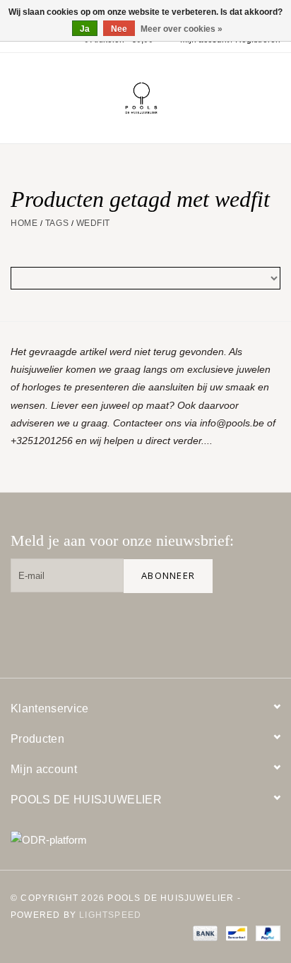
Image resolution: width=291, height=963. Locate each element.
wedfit (93, 223)
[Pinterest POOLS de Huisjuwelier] (218, 627)
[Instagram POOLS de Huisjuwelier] (263, 627)
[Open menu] (17, 95)
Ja (85, 29)
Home (24, 223)
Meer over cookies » (181, 29)
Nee (119, 29)
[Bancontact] (235, 933)
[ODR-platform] (145, 840)
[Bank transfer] (204, 933)
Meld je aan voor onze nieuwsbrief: (122, 540)
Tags (57, 223)
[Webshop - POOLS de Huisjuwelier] (162, 97)
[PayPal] (265, 933)
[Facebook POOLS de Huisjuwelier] (173, 627)
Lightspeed (110, 915)
